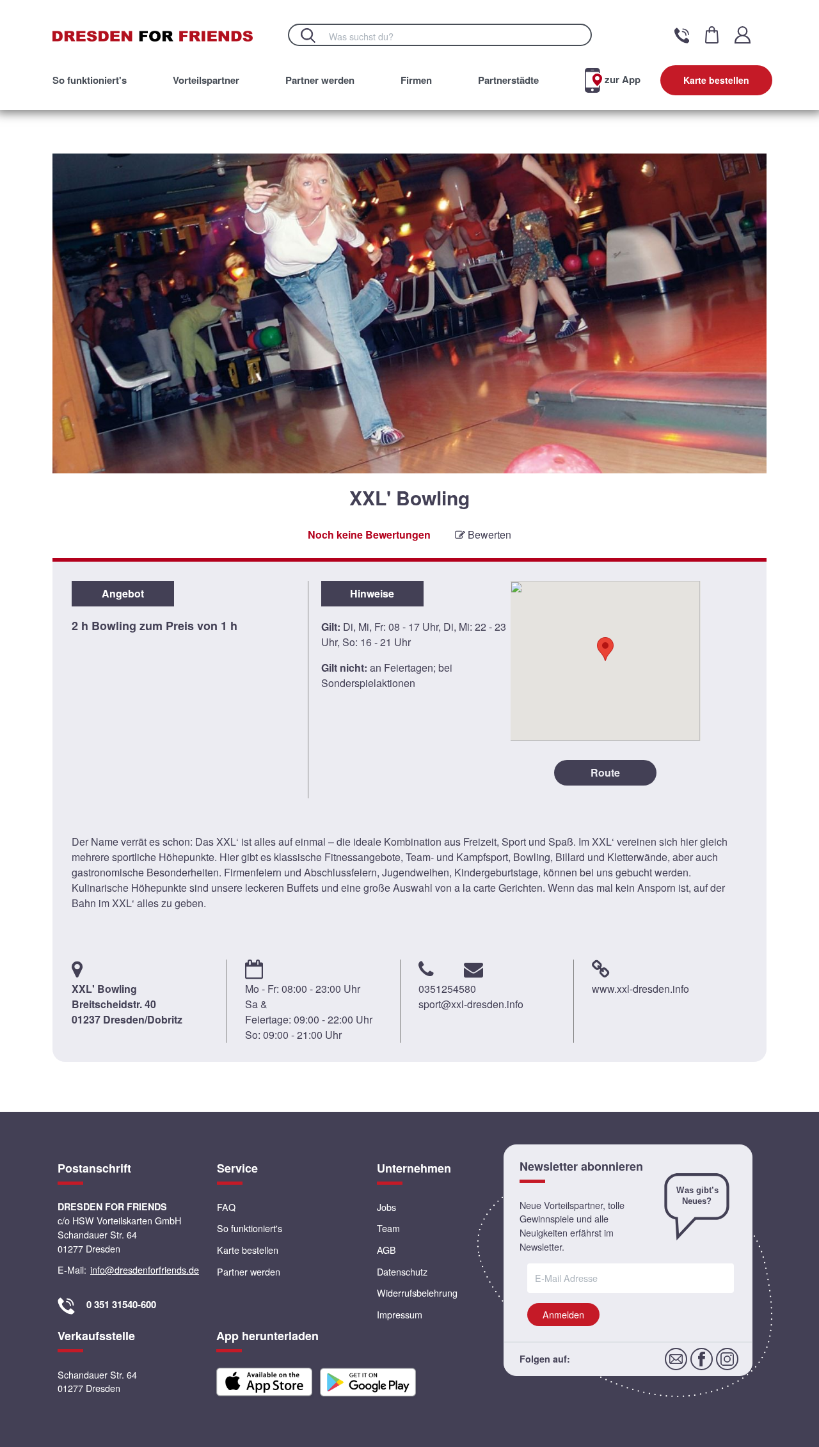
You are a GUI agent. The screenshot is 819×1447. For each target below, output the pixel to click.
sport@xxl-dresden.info (470, 1004)
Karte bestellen (716, 80)
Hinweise (372, 593)
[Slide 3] (423, 512)
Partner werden (319, 80)
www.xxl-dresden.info (640, 988)
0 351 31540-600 (121, 1304)
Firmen (416, 80)
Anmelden (563, 1314)
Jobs (386, 1207)
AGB (386, 1249)
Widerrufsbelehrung (417, 1292)
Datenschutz (402, 1271)
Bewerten (488, 534)
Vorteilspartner (206, 80)
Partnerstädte (508, 80)
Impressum (399, 1314)
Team (388, 1228)
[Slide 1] (396, 512)
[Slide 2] (410, 512)
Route (605, 772)
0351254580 (447, 988)
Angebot (123, 593)
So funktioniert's (89, 80)
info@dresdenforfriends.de (144, 1269)
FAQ (226, 1207)
